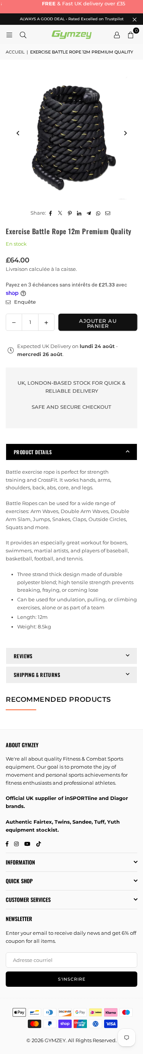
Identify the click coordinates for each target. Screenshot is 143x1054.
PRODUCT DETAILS (33, 452)
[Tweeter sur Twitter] (60, 213)
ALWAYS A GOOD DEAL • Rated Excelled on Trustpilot (72, 19)
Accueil (15, 52)
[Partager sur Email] (108, 213)
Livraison (17, 269)
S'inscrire (71, 979)
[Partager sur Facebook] (51, 213)
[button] (130, 34)
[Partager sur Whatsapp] (98, 213)
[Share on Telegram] (89, 213)
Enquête (24, 302)
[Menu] (9, 34)
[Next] (125, 133)
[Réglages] (117, 34)
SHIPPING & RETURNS (37, 674)
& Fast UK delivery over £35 (72, 3)
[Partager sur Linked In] (79, 213)
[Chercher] (23, 34)
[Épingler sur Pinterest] (70, 213)
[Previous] (18, 133)
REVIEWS (23, 656)
